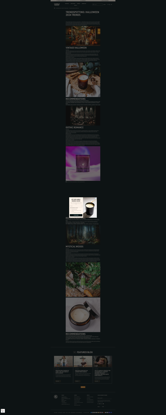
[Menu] (4, 409)
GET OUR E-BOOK (76, 215)
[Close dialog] (95, 198)
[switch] (3, 411)
